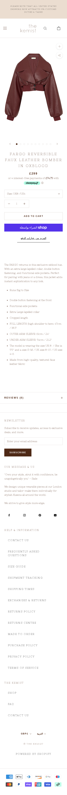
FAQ (11, 704)
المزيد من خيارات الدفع (33, 238)
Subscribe (17, 452)
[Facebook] (9, 515)
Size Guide (17, 566)
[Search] (45, 28)
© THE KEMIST (34, 744)
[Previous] (10, 144)
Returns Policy (22, 611)
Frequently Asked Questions (24, 553)
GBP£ (25, 733)
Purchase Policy (23, 645)
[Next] (57, 144)
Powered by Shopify (33, 753)
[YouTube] (55, 515)
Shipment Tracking (25, 577)
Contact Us (18, 540)
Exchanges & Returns (27, 600)
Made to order (21, 634)
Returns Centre (22, 622)
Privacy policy (21, 656)
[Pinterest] (40, 515)
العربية (40, 733)
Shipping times (21, 589)
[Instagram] (24, 515)
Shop (12, 692)
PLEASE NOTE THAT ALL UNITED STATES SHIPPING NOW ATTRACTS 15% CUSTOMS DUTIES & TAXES (33, 9)
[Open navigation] (5, 28)
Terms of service (23, 667)
